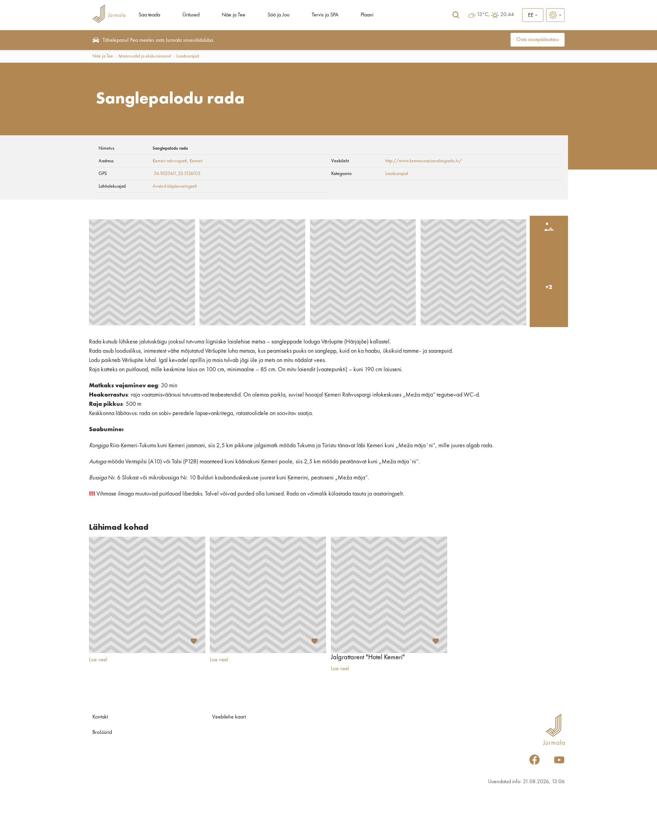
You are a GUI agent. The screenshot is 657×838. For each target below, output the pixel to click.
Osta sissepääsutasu (537, 39)
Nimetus (106, 148)
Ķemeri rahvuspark (170, 161)
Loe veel (98, 660)
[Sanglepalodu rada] (142, 272)
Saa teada (149, 15)
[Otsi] (455, 15)
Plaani (367, 15)
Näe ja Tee (233, 15)
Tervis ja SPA (325, 15)
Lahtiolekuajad (112, 186)
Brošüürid (102, 732)
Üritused (190, 15)
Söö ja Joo (278, 15)
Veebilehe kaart (229, 717)
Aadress (106, 161)
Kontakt (100, 717)
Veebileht (340, 161)
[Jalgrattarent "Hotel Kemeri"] (389, 595)
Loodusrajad (187, 56)
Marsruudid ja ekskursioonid (144, 56)
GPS (103, 173)
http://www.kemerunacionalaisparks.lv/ (423, 161)
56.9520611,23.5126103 (177, 173)
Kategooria (341, 173)
